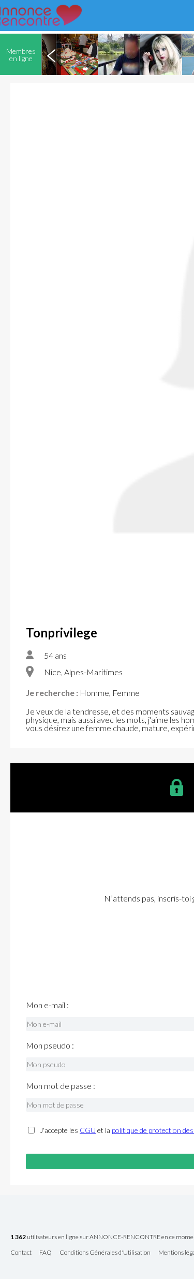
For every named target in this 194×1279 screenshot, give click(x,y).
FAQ (45, 1252)
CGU (88, 1130)
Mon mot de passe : (60, 1086)
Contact (21, 1252)
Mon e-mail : (47, 1005)
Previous (51, 54)
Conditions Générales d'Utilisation (105, 1252)
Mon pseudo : (50, 1045)
